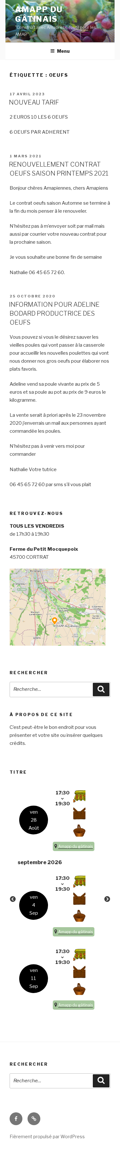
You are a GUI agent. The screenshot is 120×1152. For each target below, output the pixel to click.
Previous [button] (13, 899)
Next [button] (107, 899)
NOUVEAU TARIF (34, 102)
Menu (63, 51)
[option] (60, 899)
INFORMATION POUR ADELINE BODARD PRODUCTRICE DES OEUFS (54, 313)
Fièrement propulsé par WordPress (47, 1136)
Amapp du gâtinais (75, 846)
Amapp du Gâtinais (39, 14)
